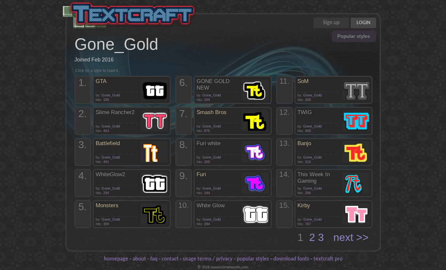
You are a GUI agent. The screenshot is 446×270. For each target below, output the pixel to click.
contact (170, 259)
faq (153, 259)
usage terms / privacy (207, 259)
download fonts (291, 259)
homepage (116, 259)
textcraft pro (327, 259)
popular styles (253, 259)
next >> (351, 237)
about (139, 259)
